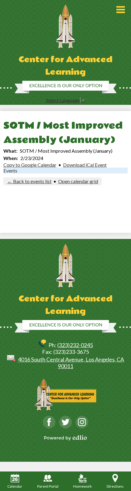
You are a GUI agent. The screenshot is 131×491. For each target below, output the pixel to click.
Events (10, 170)
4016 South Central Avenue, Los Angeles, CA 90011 (71, 362)
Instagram (82, 422)
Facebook (49, 422)
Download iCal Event (85, 165)
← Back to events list (29, 181)
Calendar (14, 486)
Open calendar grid (78, 181)
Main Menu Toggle (120, 9)
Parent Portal (47, 486)
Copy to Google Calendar (29, 165)
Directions (115, 486)
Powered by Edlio (65, 438)
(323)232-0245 (75, 345)
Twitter (65, 422)
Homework (82, 486)
